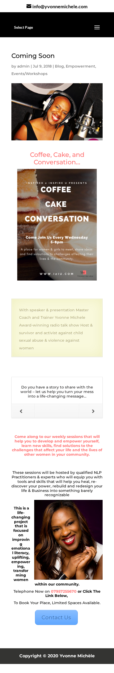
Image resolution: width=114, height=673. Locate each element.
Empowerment (80, 66)
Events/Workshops (29, 73)
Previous (23, 411)
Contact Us (56, 617)
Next (90, 411)
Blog (59, 66)
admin (23, 66)
